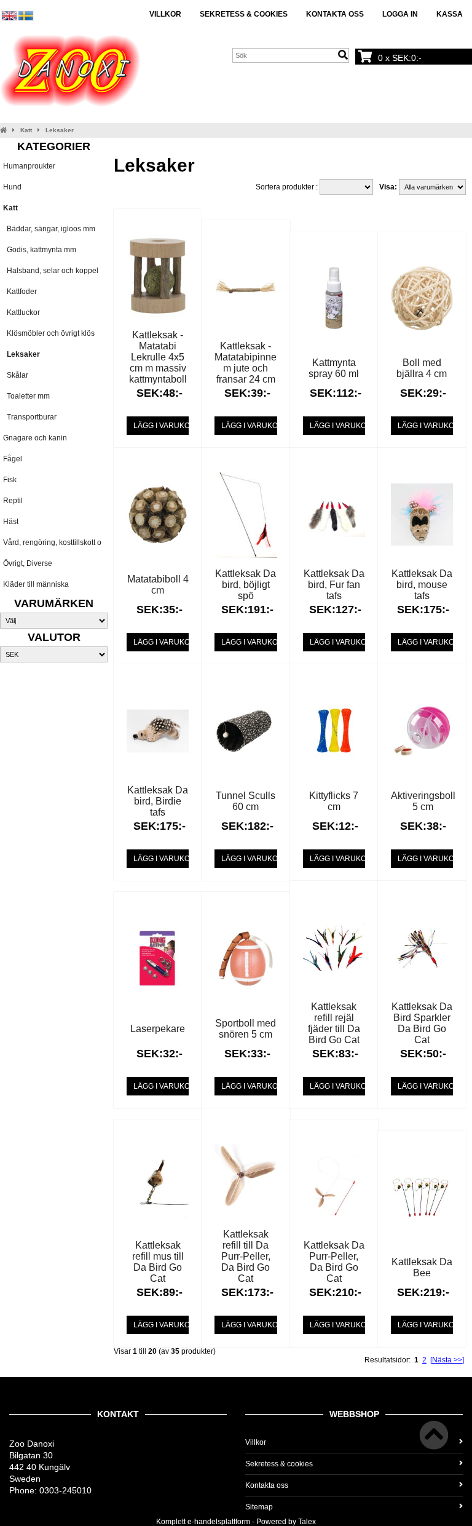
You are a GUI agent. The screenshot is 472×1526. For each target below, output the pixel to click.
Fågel (12, 459)
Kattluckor (21, 312)
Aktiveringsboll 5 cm (423, 801)
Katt (26, 130)
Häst (10, 521)
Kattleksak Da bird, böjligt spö (245, 584)
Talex (307, 1521)
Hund (12, 187)
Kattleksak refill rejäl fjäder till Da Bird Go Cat (334, 1023)
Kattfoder (20, 291)
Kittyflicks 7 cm (333, 801)
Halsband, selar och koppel (50, 270)
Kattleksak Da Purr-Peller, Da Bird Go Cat (334, 1262)
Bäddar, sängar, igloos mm (49, 229)
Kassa (449, 14)
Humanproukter (29, 166)
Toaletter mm (26, 396)
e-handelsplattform (218, 1521)
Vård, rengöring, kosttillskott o (52, 542)
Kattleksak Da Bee (421, 1267)
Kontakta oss (335, 14)
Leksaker (59, 130)
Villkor (165, 14)
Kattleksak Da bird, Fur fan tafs (334, 584)
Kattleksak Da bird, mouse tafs (421, 584)
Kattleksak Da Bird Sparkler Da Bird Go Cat (421, 1023)
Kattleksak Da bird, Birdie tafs (157, 801)
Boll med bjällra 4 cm (421, 368)
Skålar (15, 375)
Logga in (400, 14)
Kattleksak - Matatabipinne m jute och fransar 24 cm (245, 362)
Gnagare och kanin (35, 438)
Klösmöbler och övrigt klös (49, 333)
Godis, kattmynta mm (39, 249)
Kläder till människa (36, 584)
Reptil (13, 500)
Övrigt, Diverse (27, 563)
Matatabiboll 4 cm (158, 584)
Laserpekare (157, 1028)
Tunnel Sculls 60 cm (245, 801)
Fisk (10, 479)
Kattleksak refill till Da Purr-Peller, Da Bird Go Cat (245, 1256)
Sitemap (259, 1507)
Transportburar (30, 417)
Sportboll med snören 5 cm (245, 1028)
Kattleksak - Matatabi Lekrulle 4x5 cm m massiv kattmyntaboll (158, 357)
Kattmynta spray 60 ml (334, 368)
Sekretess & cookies (244, 14)
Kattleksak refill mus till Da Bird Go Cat (158, 1262)
